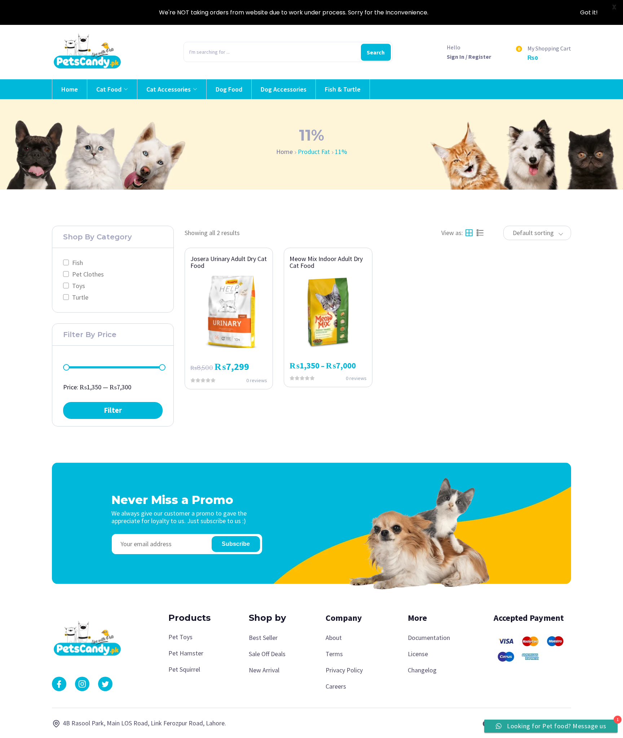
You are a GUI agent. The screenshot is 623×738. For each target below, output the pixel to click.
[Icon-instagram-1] (82, 684)
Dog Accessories (283, 89)
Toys (78, 286)
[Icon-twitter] (105, 684)
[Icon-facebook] (59, 684)
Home (69, 89)
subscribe (236, 544)
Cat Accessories (168, 89)
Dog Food (229, 89)
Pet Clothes (88, 274)
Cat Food (108, 89)
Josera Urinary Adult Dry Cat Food (228, 262)
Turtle (80, 297)
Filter (113, 410)
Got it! (589, 12)
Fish (77, 262)
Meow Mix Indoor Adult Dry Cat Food (326, 262)
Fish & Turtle (343, 89)
